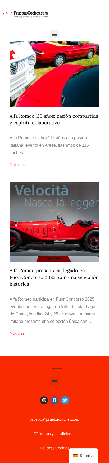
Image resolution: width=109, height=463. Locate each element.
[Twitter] (65, 400)
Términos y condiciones (54, 433)
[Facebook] (54, 400)
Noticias (17, 164)
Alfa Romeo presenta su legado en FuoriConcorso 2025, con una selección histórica (54, 277)
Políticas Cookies (54, 448)
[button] (54, 34)
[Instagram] (44, 400)
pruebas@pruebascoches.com (54, 419)
